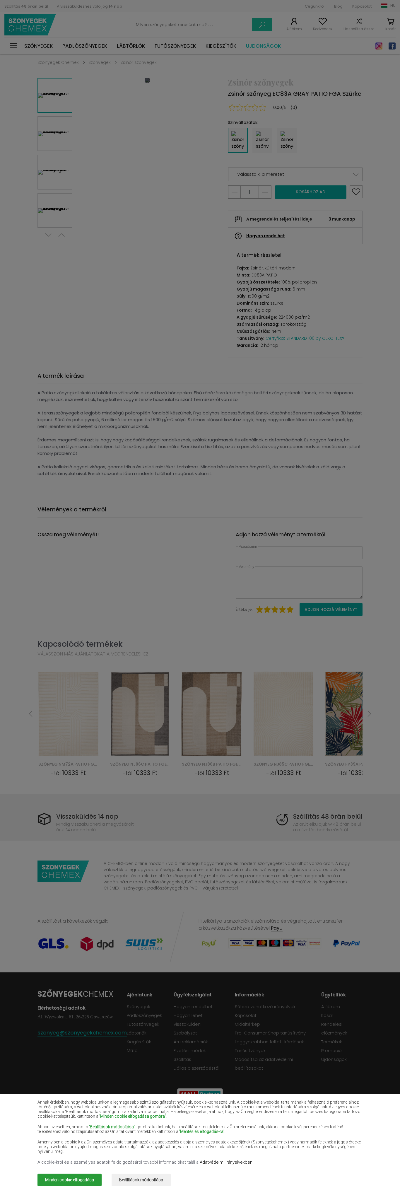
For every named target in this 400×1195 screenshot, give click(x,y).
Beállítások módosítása (141, 1179)
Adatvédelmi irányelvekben (226, 1162)
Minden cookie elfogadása (69, 1179)
